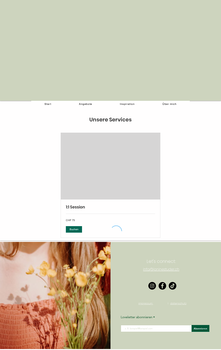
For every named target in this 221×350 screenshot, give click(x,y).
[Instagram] (152, 286)
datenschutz (178, 303)
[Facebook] (162, 286)
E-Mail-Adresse (129, 322)
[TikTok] (172, 286)
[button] (74, 229)
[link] (110, 207)
